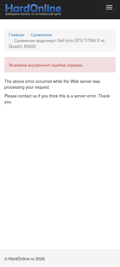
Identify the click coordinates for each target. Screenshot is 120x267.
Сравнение (41, 34)
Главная (16, 34)
